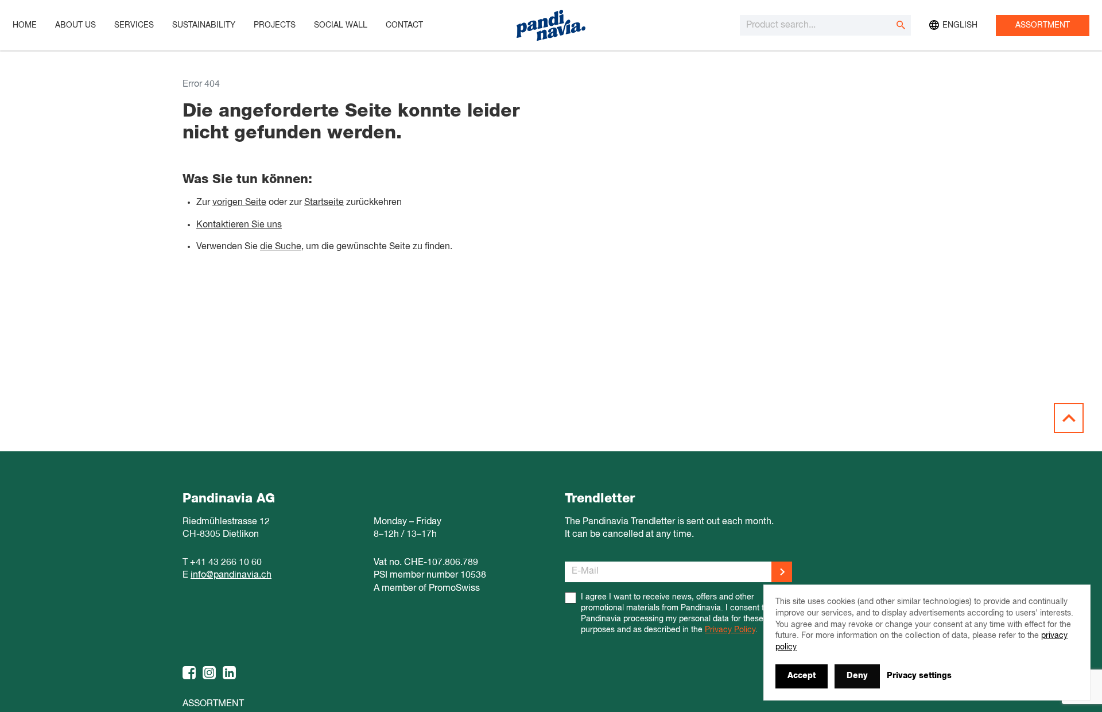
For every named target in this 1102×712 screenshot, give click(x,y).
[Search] (900, 25)
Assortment (1042, 25)
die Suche (280, 246)
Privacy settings (919, 676)
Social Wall (340, 25)
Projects (275, 25)
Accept (801, 676)
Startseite (324, 202)
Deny (857, 676)
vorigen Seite (239, 202)
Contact (404, 25)
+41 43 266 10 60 (226, 562)
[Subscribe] (781, 572)
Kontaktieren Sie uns (239, 225)
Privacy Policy (730, 630)
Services (134, 25)
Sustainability (203, 25)
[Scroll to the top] (1069, 418)
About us (75, 25)
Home (25, 25)
